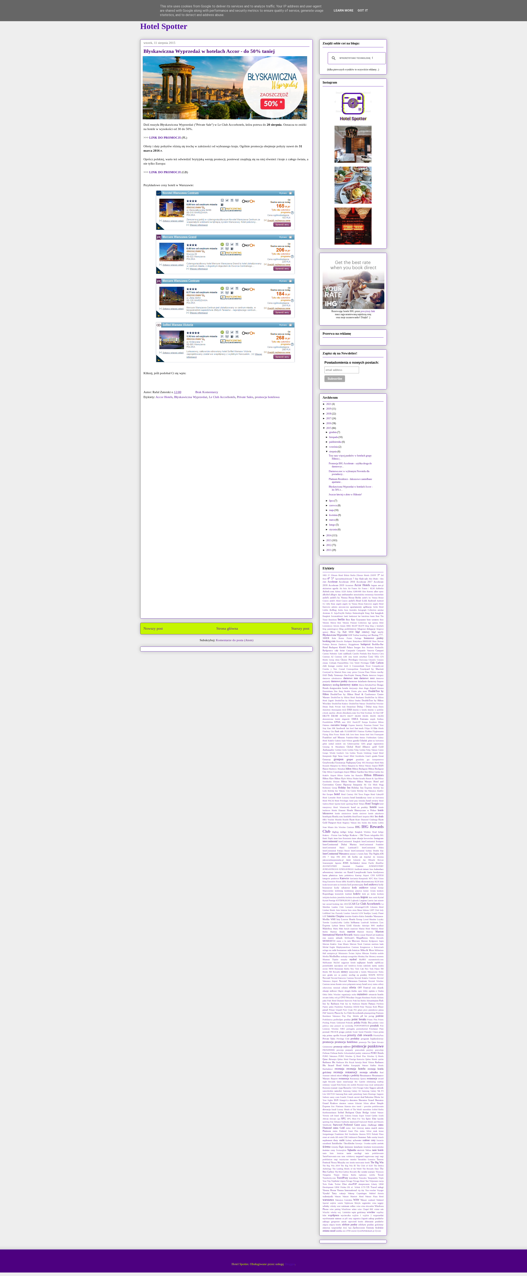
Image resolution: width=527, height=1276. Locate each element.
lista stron (352, 910)
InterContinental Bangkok (349, 841)
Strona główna (227, 628)
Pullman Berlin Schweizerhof (342, 1053)
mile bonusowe (339, 950)
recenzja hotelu (355, 1068)
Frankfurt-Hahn (352, 737)
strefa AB (334, 1137)
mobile (381, 953)
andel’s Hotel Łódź (358, 600)
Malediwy (327, 928)
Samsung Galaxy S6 (352, 1091)
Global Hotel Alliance (358, 746)
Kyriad (381, 897)
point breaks (359, 1019)
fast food (350, 728)
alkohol (326, 594)
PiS (355, 1010)
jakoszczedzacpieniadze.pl (333, 860)
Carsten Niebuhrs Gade (332, 654)
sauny (332, 1097)
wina (358, 1206)
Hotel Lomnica (343, 797)
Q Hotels (379, 1056)
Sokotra (348, 1116)
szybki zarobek (377, 1143)
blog (367, 626)
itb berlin (353, 857)
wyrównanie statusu (332, 1218)
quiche (381, 1059)
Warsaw (338, 1196)
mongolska (352, 956)
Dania (365, 675)
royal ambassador (376, 1085)
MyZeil (336, 962)
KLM (377, 881)
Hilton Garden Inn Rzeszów (350, 775)
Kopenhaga (328, 894)
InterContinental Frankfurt (372, 844)
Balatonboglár (358, 613)
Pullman (326, 1053)
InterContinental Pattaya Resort (336, 851)
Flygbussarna (378, 731)
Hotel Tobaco (358, 804)
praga (341, 1032)
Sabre (366, 1088)
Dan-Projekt (349, 675)
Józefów (380, 863)
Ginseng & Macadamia (334, 747)
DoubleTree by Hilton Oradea (348, 700)
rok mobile (351, 1085)
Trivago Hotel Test (360, 1181)
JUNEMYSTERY (376, 866)
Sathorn (326, 1097)
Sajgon (373, 1088)
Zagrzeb (364, 1218)
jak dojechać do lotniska (372, 857)
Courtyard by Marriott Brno (334, 672)
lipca (331, 500)
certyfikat (363, 657)
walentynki (328, 1196)
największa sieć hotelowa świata (348, 966)
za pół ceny (347, 1218)
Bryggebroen (354, 644)
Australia (353, 610)
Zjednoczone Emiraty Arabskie (368, 1227)
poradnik (374, 1025)
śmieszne (349, 1147)
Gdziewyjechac (353, 744)
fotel (367, 734)
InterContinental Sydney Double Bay (367, 851)
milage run (327, 950)
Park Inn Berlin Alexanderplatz (366, 1001)
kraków (357, 893)
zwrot (354, 1231)
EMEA (355, 719)
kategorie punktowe (331, 878)
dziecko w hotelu (360, 710)
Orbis (325, 994)
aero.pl (381, 585)
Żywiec (378, 1231)
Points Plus (372, 1019)
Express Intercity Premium (360, 725)
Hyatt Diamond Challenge (366, 820)
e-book (325, 713)
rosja (366, 1085)
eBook (339, 713)
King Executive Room (332, 881)
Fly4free (368, 731)
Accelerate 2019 (336, 585)
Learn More (343, 10)
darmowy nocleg (331, 684)
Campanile (350, 650)
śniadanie (358, 1147)
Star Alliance (335, 1122)
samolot (338, 1091)
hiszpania (357, 784)
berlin (341, 619)
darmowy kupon (375, 681)
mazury (331, 938)
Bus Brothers (367, 647)
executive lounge (339, 725)
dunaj (375, 707)
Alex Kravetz (367, 591)
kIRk (344, 881)
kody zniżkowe (360, 887)
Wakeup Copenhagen (357, 1193)
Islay (333, 857)
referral (333, 1075)
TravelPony (342, 1177)
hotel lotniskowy (358, 797)
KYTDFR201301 (343, 900)
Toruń (381, 1175)
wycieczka (346, 1215)
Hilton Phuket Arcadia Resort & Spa (362, 778)
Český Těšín (373, 657)
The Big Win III (348, 1166)
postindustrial (362, 1029)
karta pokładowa (346, 875)
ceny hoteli (353, 657)
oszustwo (362, 994)
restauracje (372, 1078)
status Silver (365, 1131)
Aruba (340, 610)
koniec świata (369, 891)
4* (328, 578)
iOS (382, 853)
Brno (374, 641)
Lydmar (335, 925)
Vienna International (347, 1190)
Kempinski (363, 878)
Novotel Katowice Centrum (342, 978)
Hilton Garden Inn (359, 772)
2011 (329, 550)
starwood (354, 1121)
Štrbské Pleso (378, 1134)
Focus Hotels (339, 734)
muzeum (380, 956)
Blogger (290, 1264)
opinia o (373, 991)
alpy (339, 594)
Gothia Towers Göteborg (360, 753)
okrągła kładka (350, 991)
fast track (359, 728)
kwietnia (333, 515)
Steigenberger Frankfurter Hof (335, 1134)
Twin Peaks (328, 1184)
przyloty (369, 1050)
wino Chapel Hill (365, 1209)
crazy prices (352, 672)
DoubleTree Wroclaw (375, 703)
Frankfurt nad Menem (334, 737)
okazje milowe (330, 991)
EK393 (373, 716)
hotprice (366, 816)
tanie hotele (378, 1150)
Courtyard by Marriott (372, 669)
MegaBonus (362, 938)
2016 (329, 423)
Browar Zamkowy (339, 644)
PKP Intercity (328, 1013)
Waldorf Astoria (376, 1193)
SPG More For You (356, 1119)
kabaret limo (368, 869)
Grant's (368, 756)
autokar (381, 610)
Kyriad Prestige (329, 900)
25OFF (373, 575)
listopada (333, 437)
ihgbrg (335, 832)
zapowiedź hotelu (355, 1221)
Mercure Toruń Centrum (360, 944)
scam (337, 1097)
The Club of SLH (365, 1166)
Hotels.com (337, 816)
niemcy (344, 971)
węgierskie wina (369, 1203)
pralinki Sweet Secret (354, 1032)
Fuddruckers (371, 737)
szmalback (327, 1143)
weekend (371, 1200)
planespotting (369, 1013)
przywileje (379, 1050)
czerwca (333, 505)
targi (377, 1156)
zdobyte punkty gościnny (371, 1224)
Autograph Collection (367, 610)
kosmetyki (339, 894)
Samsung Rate (342, 1094)
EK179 (326, 716)
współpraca (333, 1215)
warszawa (328, 1199)
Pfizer (381, 1006)
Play (344, 1016)
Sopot (361, 1116)
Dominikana (328, 691)
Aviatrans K (328, 613)
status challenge (369, 1125)
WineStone (346, 1209)
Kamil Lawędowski (356, 872)
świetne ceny (329, 1150)
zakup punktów (376, 1218)
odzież (345, 987)
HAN (381, 765)
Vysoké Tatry (330, 1193)
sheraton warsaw (346, 1103)
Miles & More (367, 950)
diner (361, 688)
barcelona (365, 616)
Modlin (326, 956)
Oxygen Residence (362, 997)
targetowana (369, 1156)
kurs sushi (373, 897)
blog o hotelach (377, 626)
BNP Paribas (353, 635)
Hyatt (351, 819)
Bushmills (379, 647)
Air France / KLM (366, 588)
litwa (359, 910)
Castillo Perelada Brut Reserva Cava (368, 654)
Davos (361, 685)
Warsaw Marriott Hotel (353, 1196)
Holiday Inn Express (361, 787)
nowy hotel (361, 984)
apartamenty (356, 607)
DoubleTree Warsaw (357, 703)
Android (372, 600)
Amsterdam (379, 594)
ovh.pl (337, 997)
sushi (341, 1140)
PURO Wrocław (345, 1056)
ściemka (334, 1147)
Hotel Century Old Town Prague (355, 794)
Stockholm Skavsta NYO (360, 1134)
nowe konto (336, 984)
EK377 (350, 716)
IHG (357, 827)
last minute (379, 900)
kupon (364, 897)
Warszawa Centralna (343, 1200)
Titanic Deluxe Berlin (345, 1175)
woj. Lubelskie (344, 1212)
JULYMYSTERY (330, 866)
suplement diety (330, 1140)
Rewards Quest (335, 1082)
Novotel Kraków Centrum (365, 978)
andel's (326, 597)
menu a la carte (344, 941)
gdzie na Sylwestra (376, 741)
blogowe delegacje (367, 629)
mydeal (353, 959)
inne (336, 838)
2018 (329, 413)
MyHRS (362, 959)
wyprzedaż (378, 1215)
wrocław (371, 1212)
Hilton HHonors (374, 775)
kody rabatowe (342, 887)
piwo (360, 1010)
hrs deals (379, 816)
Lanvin (370, 900)
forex (357, 734)
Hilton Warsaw (348, 781)
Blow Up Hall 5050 (341, 632)
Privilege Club (343, 1039)
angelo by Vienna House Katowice (357, 604)
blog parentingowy (330, 629)
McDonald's (349, 938)
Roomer (360, 1085)
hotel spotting (347, 804)
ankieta (334, 607)
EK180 (334, 716)
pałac (325, 1001)
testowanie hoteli (363, 1162)
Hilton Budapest (359, 768)
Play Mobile (353, 1016)
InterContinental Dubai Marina (340, 844)
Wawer (363, 1200)
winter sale (379, 1209)
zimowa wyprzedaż (332, 1227)
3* (378, 575)
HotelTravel (357, 816)
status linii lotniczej (355, 1128)
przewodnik (360, 1050)
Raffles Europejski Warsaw (355, 1065)
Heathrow (333, 769)
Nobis (381, 972)
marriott (351, 931)
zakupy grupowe (331, 1221)
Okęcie (340, 991)
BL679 (361, 626)
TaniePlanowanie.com (331, 1156)
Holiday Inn (344, 787)
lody (382, 910)
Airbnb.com (328, 591)
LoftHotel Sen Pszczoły (333, 913)
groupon (338, 759)
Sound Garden (371, 1116)
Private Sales (245, 397)
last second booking (331, 904)
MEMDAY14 (329, 941)
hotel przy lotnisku (357, 801)
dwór (344, 710)
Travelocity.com (329, 1178)
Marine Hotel (364, 929)
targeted (360, 1156)
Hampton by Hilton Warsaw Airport (363, 766)
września (333, 446)
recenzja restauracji (345, 1072)
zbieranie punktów (374, 1221)
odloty (381, 984)
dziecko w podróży (376, 710)
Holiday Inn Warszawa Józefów (370, 791)
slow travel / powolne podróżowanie (368, 1106)
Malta (335, 929)
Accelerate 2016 (347, 582)
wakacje (342, 1193)
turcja (381, 1181)
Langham (363, 900)
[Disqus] (226, 457)
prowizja (340, 1050)
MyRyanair (327, 962)
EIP (382, 713)
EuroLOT (356, 722)
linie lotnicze (341, 910)
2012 (329, 545)
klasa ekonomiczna (365, 881)
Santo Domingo (369, 1094)
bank (346, 616)
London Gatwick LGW (353, 913)
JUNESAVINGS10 (330, 869)
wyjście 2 (367, 1215)
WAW (356, 1199)
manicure (354, 929)
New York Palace (372, 969)
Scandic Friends (346, 1097)
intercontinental (330, 841)
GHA (363, 744)
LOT (324, 916)
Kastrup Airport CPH (365, 875)
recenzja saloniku (369, 1072)
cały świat (340, 650)
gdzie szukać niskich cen (334, 744)
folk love (350, 734)
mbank (339, 938)
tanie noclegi (354, 1153)
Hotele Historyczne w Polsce (361, 810)
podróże (380, 1016)
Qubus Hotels (371, 1059)
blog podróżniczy (348, 629)
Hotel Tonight (372, 803)
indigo (343, 832)
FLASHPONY (351, 731)
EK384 (358, 716)
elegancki (346, 719)
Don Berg (338, 691)
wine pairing (335, 1209)
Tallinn (368, 1150)
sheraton (354, 1100)
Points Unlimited (337, 1023)
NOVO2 (380, 975)
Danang (358, 675)
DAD (325, 675)
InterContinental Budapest (372, 841)
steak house (378, 1131)
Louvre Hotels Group (351, 919)
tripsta (342, 1181)
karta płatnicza (330, 875)
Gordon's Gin (343, 753)
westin (340, 1203)
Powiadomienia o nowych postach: (351, 362)
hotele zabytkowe (376, 813)
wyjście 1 (356, 1215)
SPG (343, 1118)
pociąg (371, 1016)
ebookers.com (349, 713)
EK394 (381, 716)
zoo (344, 1231)
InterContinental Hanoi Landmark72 (340, 847)
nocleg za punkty (358, 975)
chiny (337, 660)
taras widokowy (348, 1156)
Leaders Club (338, 907)
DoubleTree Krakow (340, 703)
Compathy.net (378, 666)
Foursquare (379, 734)
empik (372, 719)
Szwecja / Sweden (363, 1143)
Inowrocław (368, 838)
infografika (374, 835)
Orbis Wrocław (334, 994)
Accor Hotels (164, 397)
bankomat (353, 616)
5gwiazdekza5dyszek (343, 579)
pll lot (363, 1016)
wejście (333, 1203)
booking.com (329, 641)
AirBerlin (380, 588)
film (375, 728)
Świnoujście (341, 1150)
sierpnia (333, 451)
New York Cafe (357, 969)
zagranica (356, 1218)
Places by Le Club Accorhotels (349, 1013)
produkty (355, 1038)
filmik (381, 728)
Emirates (364, 719)
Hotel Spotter (163, 26)
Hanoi (325, 768)
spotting (326, 1122)
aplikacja (367, 607)
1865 (325, 575)
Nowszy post (153, 628)
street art (326, 1137)
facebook (340, 728)
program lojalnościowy (372, 1038)
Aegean (374, 585)
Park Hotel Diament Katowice (339, 1001)
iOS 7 (326, 857)
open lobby (363, 991)
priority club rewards (359, 1035)
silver (372, 1103)
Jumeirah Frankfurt (353, 866)
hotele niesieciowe (343, 813)
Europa (365, 722)
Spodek (380, 1119)
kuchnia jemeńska (337, 897)
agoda (335, 588)
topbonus (362, 1175)
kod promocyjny (355, 884)
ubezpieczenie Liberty (367, 1184)
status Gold (339, 1127)
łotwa (342, 925)
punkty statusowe (363, 1053)
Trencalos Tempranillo (368, 1178)
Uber (344, 1184)
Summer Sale (364, 1137)
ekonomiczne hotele (331, 719)
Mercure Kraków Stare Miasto (336, 944)
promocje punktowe (368, 1046)
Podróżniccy (328, 1019)
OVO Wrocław (347, 997)
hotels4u (348, 816)
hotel (337, 794)
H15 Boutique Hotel (370, 763)
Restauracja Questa (358, 1078)
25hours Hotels (362, 575)
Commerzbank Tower (361, 666)
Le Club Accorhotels (222, 397)
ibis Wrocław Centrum (344, 827)
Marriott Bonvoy (365, 932)
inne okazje (357, 838)
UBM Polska (340, 1187)
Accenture (349, 585)
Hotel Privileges (341, 801)
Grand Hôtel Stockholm (354, 756)
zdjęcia (325, 1225)
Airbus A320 (340, 591)
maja (331, 510)
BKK (348, 626)
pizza (381, 1010)
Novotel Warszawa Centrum (353, 981)
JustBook (358, 869)
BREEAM (367, 641)
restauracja (344, 1078)
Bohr (334, 638)
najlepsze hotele (365, 962)
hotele (373, 807)
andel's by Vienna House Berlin (345, 597)
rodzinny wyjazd (329, 1085)
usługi (381, 1187)
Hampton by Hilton (338, 766)
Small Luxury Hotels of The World (346, 1109)
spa (338, 1119)
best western (373, 619)
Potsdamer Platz (376, 1029)
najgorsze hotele (348, 962)
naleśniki (367, 966)
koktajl (373, 888)
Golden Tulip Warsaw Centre (371, 750)
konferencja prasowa (353, 891)
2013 (329, 540)
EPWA (337, 722)
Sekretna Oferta (372, 1097)
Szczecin (380, 1140)
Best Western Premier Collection (352, 623)
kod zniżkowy (371, 884)
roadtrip (380, 1082)
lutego (332, 524)
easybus (332, 713)
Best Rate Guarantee (356, 619)
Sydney (348, 1140)
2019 (329, 408)
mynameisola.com (376, 959)
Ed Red (376, 713)
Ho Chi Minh (370, 785)
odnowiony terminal (331, 988)
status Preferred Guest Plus (345, 1131)
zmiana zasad (329, 1230)
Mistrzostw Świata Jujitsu (349, 953)
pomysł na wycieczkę (344, 1026)
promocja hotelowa (267, 397)
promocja (328, 1042)
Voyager (380, 1190)
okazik (380, 987)
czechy (380, 672)
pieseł (325, 1010)
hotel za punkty (359, 807)
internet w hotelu (357, 854)
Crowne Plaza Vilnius (367, 672)
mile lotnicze (353, 950)
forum (362, 734)
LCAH (352, 903)
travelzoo (353, 1178)
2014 (329, 535)
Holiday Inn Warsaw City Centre (342, 791)
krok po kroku (369, 894)
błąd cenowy (362, 631)
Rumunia (326, 1088)
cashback (347, 653)
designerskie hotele (339, 688)
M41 (373, 925)
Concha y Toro (330, 669)
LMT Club (374, 910)
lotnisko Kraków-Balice (355, 916)
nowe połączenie (349, 984)
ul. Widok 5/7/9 (358, 1187)
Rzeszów (347, 1088)
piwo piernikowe (370, 1010)
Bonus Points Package (350, 638)
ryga (340, 1088)
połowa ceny (328, 1026)
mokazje (344, 956)
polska (357, 1022)
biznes (342, 626)
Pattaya (371, 1003)
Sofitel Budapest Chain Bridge (353, 1112)
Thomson (380, 1172)
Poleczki (349, 1023)
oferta (352, 987)
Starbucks (345, 1122)
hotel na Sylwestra (375, 797)
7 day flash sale (360, 578)
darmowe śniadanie (357, 681)
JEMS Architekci (351, 863)
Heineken (341, 769)
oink (374, 988)
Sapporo (380, 1094)
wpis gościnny (359, 1212)
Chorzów (372, 660)
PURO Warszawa (330, 1056)
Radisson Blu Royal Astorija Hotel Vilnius (355, 1062)
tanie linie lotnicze (333, 1153)
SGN (336, 1100)
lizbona (366, 910)
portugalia (350, 1029)
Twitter (337, 1184)
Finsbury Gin (328, 731)
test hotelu (350, 1162)
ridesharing (371, 1082)
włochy (334, 1212)
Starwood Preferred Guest (346, 1124)
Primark (343, 1035)
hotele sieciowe (360, 813)
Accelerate (333, 581)
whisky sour (335, 1206)
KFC (371, 878)
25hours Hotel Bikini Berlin (343, 575)
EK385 (365, 716)
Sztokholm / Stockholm (343, 1143)
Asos (346, 610)
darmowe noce (366, 678)
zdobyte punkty (349, 1224)
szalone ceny (369, 1140)
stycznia (333, 529)
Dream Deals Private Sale (334, 707)
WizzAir (326, 1212)
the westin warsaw (366, 1171)
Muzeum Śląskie (330, 959)
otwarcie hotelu (376, 994)
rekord (339, 1075)
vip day (361, 1190)
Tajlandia (351, 1150)
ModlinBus (334, 956)
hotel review (372, 800)
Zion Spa (347, 1228)
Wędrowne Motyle (352, 1203)
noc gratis (328, 975)
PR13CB (334, 1032)
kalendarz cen (340, 872)
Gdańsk (363, 740)
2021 (329, 404)
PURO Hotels (377, 1053)
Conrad (342, 669)
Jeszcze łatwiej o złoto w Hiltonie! (345, 494)
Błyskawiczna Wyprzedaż (190, 397)
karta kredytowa (375, 872)
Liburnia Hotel (377, 907)
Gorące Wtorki (329, 753)
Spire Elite (371, 1118)
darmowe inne (350, 678)
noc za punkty (340, 975)
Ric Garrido (360, 1082)
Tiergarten (327, 1175)
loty (338, 919)
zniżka (339, 1231)
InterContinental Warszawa (336, 853)
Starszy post (300, 628)
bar (359, 616)
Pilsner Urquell (335, 1010)
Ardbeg (333, 610)
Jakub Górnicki (353, 860)
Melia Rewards (377, 938)
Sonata (355, 1116)
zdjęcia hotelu (335, 1225)
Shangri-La (344, 1100)
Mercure (356, 941)
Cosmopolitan (352, 669)
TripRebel (335, 1181)
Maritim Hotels (337, 932)
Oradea (381, 991)
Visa (367, 1190)
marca (332, 519)
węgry (381, 1203)
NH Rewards (334, 972)
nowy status (373, 984)
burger (357, 647)
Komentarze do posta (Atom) (234, 640)
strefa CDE (343, 1137)
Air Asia (343, 588)
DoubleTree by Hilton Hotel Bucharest (347, 697)
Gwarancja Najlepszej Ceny (348, 762)
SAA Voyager (358, 1088)
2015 (329, 428)
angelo (339, 604)
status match (371, 1128)
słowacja (327, 1109)
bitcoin (336, 626)
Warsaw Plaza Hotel (374, 1196)
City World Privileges (359, 663)
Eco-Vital (360, 713)
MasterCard (370, 935)
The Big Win (377, 1162)
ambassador (347, 594)
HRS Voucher (328, 820)
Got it (363, 10)
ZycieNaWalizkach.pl (365, 1231)
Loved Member (369, 919)
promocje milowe (342, 1046)
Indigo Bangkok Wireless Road (362, 832)
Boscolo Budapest (344, 641)
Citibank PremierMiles (339, 663)
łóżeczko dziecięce (361, 925)
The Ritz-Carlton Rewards (346, 1172)
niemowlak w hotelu (358, 972)
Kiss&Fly (351, 881)
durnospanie (336, 710)
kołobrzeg (339, 891)
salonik (380, 1088)
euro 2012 (346, 722)
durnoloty (327, 710)
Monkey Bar (363, 956)
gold (374, 746)
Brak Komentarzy (206, 392)
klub (382, 881)
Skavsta (347, 1106)
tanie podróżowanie (374, 1153)
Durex (381, 707)
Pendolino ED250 (351, 1007)
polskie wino (378, 1023)
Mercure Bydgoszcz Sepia (372, 941)
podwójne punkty (342, 1019)
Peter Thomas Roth (368, 1007)
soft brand (334, 1116)
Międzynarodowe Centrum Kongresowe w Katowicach (360, 947)
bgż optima (373, 623)
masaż (362, 935)
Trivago (349, 1181)
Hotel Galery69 (377, 794)
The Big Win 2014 (331, 1166)
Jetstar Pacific (367, 863)
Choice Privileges (349, 659)
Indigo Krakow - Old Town (356, 835)
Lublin (346, 922)
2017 (329, 418)
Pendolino (339, 1007)
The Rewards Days (371, 1169)
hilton (348, 768)
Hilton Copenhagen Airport (338, 772)
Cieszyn (380, 660)
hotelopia (327, 816)
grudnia (333, 432)
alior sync (379, 591)
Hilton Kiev (328, 778)
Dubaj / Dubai (364, 706)
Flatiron (361, 731)
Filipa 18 (369, 728)
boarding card (365, 635)
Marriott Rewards (344, 934)
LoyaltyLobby (336, 922)
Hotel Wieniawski (341, 807)
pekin (331, 1007)
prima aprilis (333, 1035)
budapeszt (365, 644)
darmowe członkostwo (332, 678)
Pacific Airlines (377, 997)
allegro (333, 594)
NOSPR (371, 975)
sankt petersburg (355, 1094)
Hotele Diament (338, 810)
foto (372, 734)
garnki (356, 740)
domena (380, 688)
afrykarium (327, 588)
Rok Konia (341, 1085)
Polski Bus (366, 1022)
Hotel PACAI (328, 801)
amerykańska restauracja (363, 594)
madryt (380, 925)
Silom (366, 1103)
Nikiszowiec (372, 972)
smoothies (367, 1109)
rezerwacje (348, 1081)
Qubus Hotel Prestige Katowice (351, 1059)
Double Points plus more (355, 691)
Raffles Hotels (377, 1065)
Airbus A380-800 (354, 591)
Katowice (344, 878)
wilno (353, 1206)
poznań (326, 1032)
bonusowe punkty (374, 638)
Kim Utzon (379, 878)
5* (332, 578)
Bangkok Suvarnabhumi (333, 616)
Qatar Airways (329, 1059)
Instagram (379, 838)
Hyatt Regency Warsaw (347, 823)
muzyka (344, 959)
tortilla (372, 1175)
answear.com (344, 607)
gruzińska (360, 759)
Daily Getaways (335, 675)
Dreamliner (351, 707)
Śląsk (341, 1147)
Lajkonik (355, 900)
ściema (326, 1146)
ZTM (348, 1231)
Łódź (349, 925)
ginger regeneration (375, 744)
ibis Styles (362, 823)
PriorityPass (378, 1035)
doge (366, 688)
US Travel (371, 1187)
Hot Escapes (328, 794)
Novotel (326, 978)
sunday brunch (378, 1137)
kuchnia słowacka (353, 897)
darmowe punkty (339, 681)
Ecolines (368, 713)
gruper (350, 759)
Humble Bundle (342, 820)
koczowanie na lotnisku (337, 885)
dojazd (373, 688)
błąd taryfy (378, 632)
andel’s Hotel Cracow (339, 601)
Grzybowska (329, 762)
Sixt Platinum (337, 1106)
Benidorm (333, 620)
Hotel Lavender (329, 797)
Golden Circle (341, 750)
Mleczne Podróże (369, 953)
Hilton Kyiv (340, 778)
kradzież (348, 894)
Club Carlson (377, 662)
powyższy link (368, 311)
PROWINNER (329, 1050)
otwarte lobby (328, 997)
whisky (326, 1206)
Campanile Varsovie (365, 650)
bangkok (379, 613)
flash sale (339, 731)
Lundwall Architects (369, 922)
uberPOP (352, 1184)
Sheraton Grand (366, 1100)
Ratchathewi (328, 1069)
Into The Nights (371, 853)
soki (342, 1116)
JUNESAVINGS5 (346, 869)
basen (372, 616)
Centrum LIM (341, 657)
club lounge (329, 666)
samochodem (328, 1091)
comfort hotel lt (343, 666)
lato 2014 (344, 904)
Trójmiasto (373, 1181)
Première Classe (371, 1032)
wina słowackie (367, 1206)
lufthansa (355, 922)
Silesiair (358, 1103)
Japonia (338, 863)
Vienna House (329, 1190)
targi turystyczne (341, 1159)
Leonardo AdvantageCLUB (357, 907)
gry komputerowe (375, 759)
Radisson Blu (329, 1062)
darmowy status (349, 684)
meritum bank (378, 944)
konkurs (380, 891)
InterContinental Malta (373, 847)
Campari (379, 650)
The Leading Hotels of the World (347, 1169)
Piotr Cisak (348, 1010)
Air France (352, 588)
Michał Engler (329, 947)
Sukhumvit (353, 1137)
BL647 (355, 626)
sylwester (357, 1140)
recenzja (339, 1068)
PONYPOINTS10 (361, 1026)
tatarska (353, 1159)
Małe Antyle (344, 929)
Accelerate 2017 (364, 582)
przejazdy (349, 1050)
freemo (362, 737)
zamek (343, 1221)
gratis (374, 756)
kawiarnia (354, 878)
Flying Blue (328, 734)
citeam (325, 663)
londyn (367, 913)
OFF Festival (364, 987)
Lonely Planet (378, 913)
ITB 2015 (341, 857)
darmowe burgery (376, 675)
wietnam (345, 1206)
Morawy (372, 956)
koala (325, 885)
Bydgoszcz (328, 650)
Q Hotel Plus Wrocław (364, 1056)
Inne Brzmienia (344, 838)
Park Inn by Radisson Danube (353, 1004)
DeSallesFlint (370, 685)
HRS (372, 816)
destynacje (353, 688)
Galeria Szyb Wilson (343, 741)
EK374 (343, 716)
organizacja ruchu (349, 994)
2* (329, 575)
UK (348, 1187)
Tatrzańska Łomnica (366, 1159)
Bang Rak (369, 613)
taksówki (360, 1150)
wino (354, 1209)
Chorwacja (363, 660)
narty (374, 965)
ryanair (334, 1088)
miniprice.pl (332, 953)
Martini (356, 935)
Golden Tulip (353, 750)
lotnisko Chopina (335, 916)
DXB (349, 709)
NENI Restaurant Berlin (339, 969)
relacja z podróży (351, 1075)
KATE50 (380, 875)
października (335, 441)
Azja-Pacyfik (339, 613)
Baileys (348, 613)
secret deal (359, 1097)
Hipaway (347, 784)
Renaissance (365, 1075)
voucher (373, 1190)
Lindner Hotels (329, 910)
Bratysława (357, 641)
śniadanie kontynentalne (374, 1147)
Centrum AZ (328, 657)
